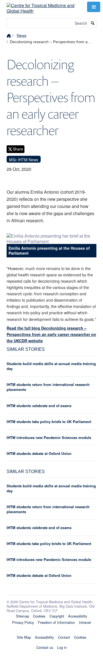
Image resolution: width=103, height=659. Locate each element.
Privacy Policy (23, 622)
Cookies (39, 616)
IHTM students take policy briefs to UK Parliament (49, 421)
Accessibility (77, 616)
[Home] (9, 35)
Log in (62, 647)
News (21, 35)
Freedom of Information (56, 622)
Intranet (85, 622)
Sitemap (22, 616)
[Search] (93, 23)
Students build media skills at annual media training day (51, 366)
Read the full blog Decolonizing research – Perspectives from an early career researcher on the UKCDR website (51, 334)
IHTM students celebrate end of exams (39, 405)
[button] (93, 7)
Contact (64, 637)
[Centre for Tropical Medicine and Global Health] (43, 6)
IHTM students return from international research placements (48, 387)
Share (18, 149)
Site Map (24, 637)
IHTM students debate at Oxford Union (39, 453)
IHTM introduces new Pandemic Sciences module (49, 437)
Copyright (56, 616)
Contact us (44, 647)
